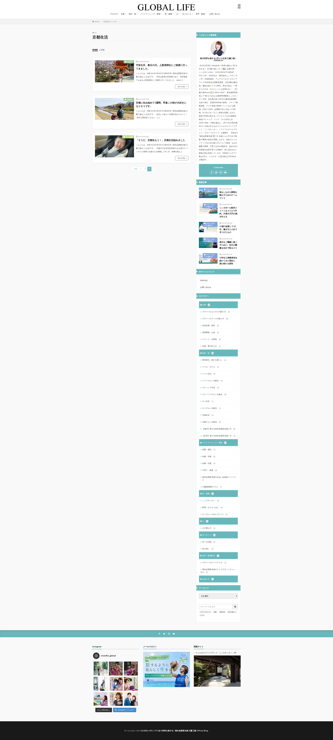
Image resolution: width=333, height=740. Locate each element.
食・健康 (168, 14)
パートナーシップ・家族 (150, 14)
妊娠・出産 (208, 463)
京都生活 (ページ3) (109, 21)
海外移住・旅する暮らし (214, 360)
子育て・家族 (209, 470)
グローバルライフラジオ (214, 562)
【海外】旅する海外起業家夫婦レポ (218, 429)
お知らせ (207, 579)
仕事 (122, 14)
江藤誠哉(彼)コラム (211, 487)
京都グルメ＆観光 (211, 422)
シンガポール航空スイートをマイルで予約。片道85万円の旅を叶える (228, 212)
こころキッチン (210, 500)
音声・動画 (200, 14)
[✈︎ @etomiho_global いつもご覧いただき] (116, 684)
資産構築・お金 (210, 332)
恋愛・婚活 (208, 449)
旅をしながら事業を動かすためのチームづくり (228, 195)
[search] (235, 606)
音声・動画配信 (210, 555)
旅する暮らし (232, 612)
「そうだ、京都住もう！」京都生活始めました (160, 140)
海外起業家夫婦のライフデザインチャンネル (217, 570)
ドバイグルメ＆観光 (212, 380)
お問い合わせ (214, 14)
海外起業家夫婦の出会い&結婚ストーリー (219, 478)
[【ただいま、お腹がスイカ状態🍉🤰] (116, 669)
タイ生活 (207, 401)
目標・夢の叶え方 (211, 346)
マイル (202, 615)
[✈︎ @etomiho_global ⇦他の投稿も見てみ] (116, 699)
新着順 (95, 50)
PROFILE (114, 14)
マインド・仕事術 (211, 339)
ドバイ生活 (208, 374)
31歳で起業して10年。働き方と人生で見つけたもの (228, 229)
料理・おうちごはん (212, 507)
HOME (97, 21)
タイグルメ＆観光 (211, 408)
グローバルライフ (205, 612)
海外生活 (222, 612)
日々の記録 (129, 137)
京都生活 (130, 62)
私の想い (207, 549)
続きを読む (182, 87)
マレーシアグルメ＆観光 (214, 394)
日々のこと (186, 14)
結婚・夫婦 (208, 456)
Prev (136, 169)
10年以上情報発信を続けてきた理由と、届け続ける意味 (228, 260)
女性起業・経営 (210, 325)
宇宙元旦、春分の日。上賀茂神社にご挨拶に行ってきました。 (161, 67)
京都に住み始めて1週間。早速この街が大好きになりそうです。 (161, 104)
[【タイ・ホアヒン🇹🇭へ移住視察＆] (131, 684)
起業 (215, 612)
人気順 (102, 50)
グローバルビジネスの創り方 (216, 312)
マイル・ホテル (210, 367)
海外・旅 (132, 14)
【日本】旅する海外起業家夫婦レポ (218, 436)
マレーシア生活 (210, 387)
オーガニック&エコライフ (214, 514)
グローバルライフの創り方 (209, 190)
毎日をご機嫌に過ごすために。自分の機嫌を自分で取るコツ (228, 245)
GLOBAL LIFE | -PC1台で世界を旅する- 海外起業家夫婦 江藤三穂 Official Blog (174, 730)
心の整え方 (208, 528)
